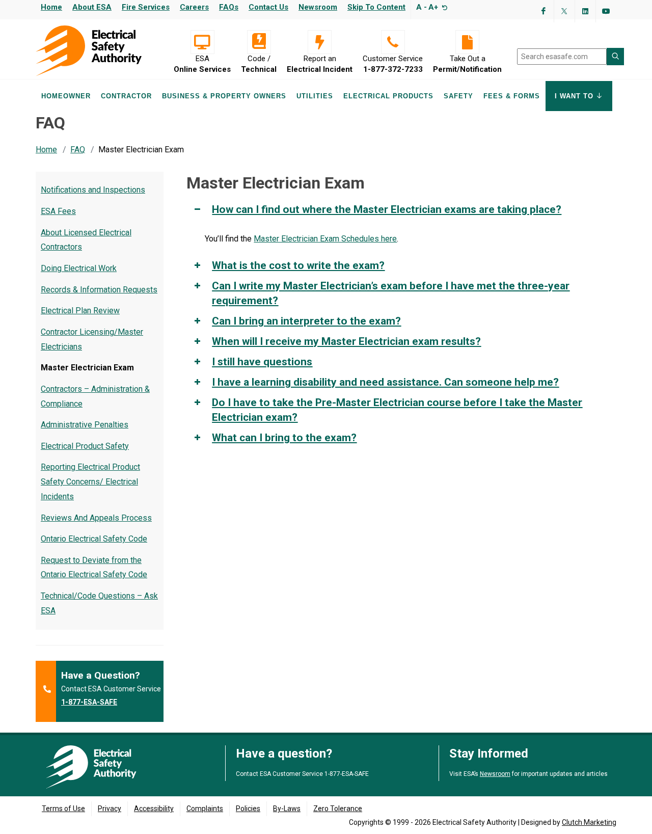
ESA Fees (58, 211)
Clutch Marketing (589, 822)
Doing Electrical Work (79, 268)
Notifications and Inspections (93, 190)
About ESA (92, 7)
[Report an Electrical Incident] (319, 42)
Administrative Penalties (84, 424)
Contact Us (268, 7)
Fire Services (146, 7)
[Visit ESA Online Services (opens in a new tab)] (202, 42)
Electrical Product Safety (85, 446)
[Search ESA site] (615, 56)
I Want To (575, 96)
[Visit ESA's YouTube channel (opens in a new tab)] (606, 11)
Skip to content (376, 7)
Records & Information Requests (99, 289)
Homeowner (66, 96)
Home (51, 7)
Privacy (109, 808)
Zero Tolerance (337, 808)
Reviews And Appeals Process (96, 518)
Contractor (126, 96)
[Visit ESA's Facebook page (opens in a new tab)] (543, 11)
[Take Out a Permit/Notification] (467, 42)
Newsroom (317, 7)
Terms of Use (63, 808)
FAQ (77, 149)
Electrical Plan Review (80, 310)
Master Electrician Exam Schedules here (325, 239)
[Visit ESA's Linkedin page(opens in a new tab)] (585, 11)
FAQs (228, 7)
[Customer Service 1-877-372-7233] (393, 42)
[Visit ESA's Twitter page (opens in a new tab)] (564, 11)
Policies (248, 808)
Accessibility (154, 808)
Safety (458, 96)
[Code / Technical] (259, 42)
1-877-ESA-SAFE (89, 702)
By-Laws (287, 808)
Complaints (204, 808)
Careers (194, 7)
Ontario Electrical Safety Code (94, 539)
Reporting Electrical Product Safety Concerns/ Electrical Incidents (90, 481)
